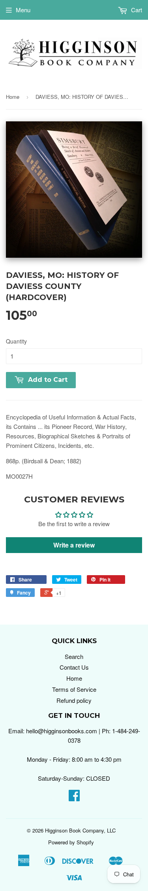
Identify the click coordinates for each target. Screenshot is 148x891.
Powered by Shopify (71, 842)
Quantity (16, 341)
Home (12, 96)
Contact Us (74, 667)
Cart (135, 10)
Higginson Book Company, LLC (80, 830)
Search (74, 656)
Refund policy (74, 700)
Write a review (74, 544)
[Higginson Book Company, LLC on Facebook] (74, 797)
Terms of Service (74, 689)
